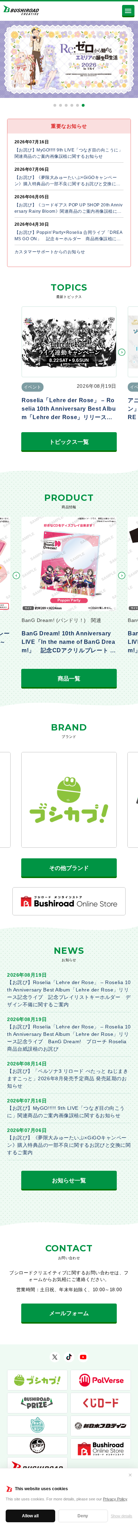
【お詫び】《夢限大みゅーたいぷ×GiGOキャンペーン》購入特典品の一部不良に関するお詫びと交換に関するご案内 (69, 1145)
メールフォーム (69, 1313)
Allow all (30, 1515)
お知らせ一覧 (69, 1180)
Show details (121, 1516)
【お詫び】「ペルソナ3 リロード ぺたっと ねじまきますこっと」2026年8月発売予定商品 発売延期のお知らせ (67, 1078)
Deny (82, 1515)
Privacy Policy (115, 1499)
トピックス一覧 (69, 442)
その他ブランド (69, 868)
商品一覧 (69, 679)
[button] (54, 105)
